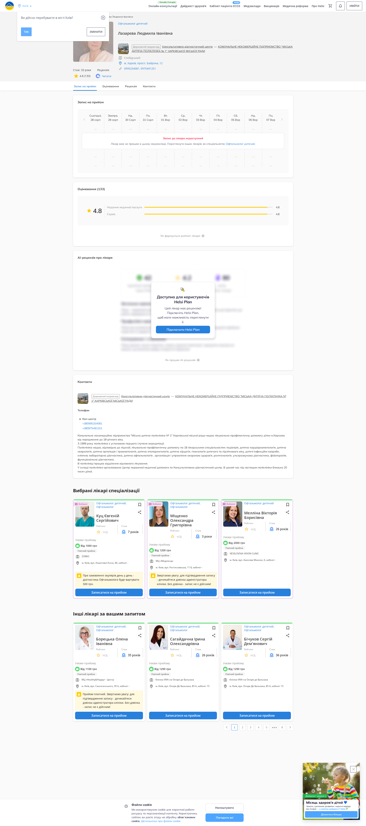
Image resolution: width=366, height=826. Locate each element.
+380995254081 (92, 423)
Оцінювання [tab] (110, 86)
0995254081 (131, 68)
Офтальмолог (105, 507)
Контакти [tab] (149, 86)
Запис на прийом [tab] (85, 86)
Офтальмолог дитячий (133, 23)
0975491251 (148, 68)
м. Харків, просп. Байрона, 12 (143, 63)
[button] (84, 119)
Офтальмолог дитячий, (111, 503)
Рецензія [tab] (131, 86)
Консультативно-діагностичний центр (187, 46)
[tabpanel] (183, 289)
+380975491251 (92, 428)
